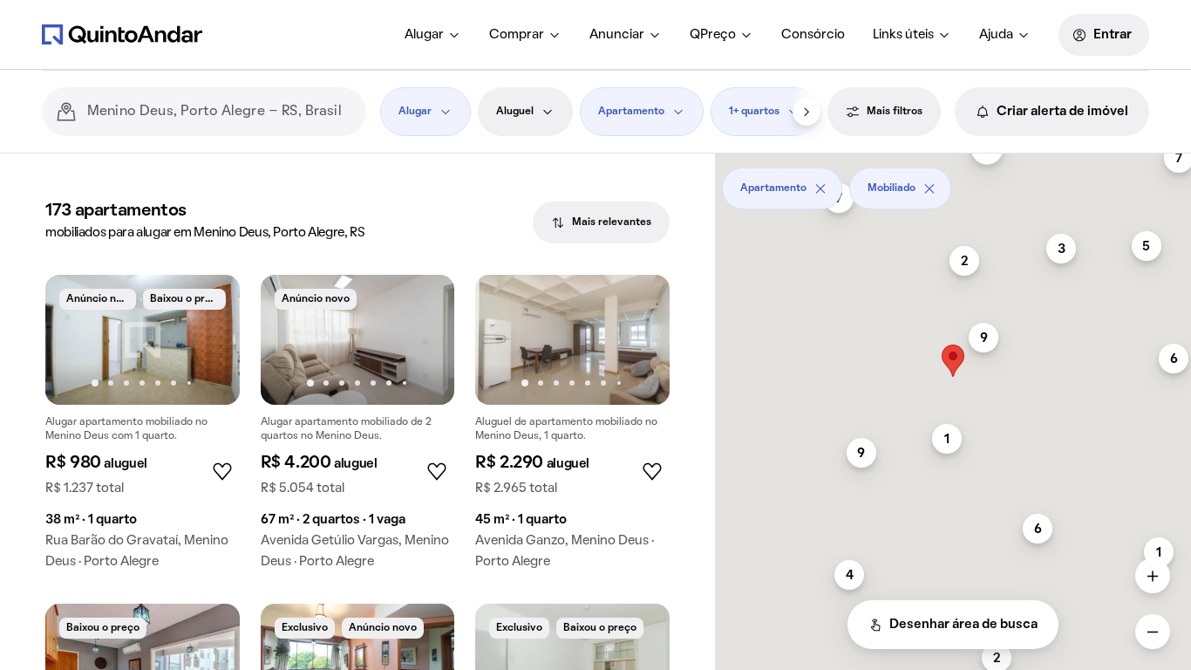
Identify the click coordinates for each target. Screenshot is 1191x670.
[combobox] (219, 111)
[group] (142, 429)
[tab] (601, 222)
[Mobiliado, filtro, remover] (929, 188)
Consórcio (813, 35)
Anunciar (616, 35)
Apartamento (631, 111)
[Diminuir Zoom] (1152, 631)
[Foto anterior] (76, 339)
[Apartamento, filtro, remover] (820, 188)
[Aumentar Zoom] (1152, 575)
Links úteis (903, 35)
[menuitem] (433, 35)
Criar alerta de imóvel (1062, 112)
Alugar (424, 35)
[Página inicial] (122, 34)
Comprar (516, 35)
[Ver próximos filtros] (806, 112)
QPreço (713, 35)
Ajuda (996, 35)
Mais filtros (894, 111)
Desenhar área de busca (963, 625)
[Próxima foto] (208, 339)
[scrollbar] (953, 182)
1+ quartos (754, 111)
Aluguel (515, 111)
